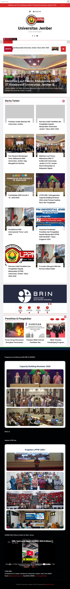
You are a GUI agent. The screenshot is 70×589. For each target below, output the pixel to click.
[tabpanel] (14, 333)
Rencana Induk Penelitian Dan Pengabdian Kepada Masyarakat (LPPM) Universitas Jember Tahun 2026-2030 (19, 271)
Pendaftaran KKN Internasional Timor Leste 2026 (18, 232)
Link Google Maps (41, 576)
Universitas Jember (35, 28)
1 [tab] (52, 319)
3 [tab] (63, 319)
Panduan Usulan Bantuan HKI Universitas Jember (41, 5)
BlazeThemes (50, 584)
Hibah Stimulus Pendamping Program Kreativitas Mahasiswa (55, 342)
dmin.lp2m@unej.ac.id (15, 576)
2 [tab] (57, 319)
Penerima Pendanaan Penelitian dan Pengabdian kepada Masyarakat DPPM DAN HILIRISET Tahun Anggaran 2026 (49, 234)
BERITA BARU (9, 81)
